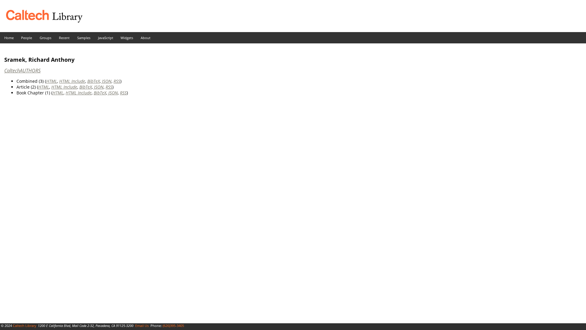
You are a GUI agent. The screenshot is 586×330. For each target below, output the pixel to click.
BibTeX (93, 81)
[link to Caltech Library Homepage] (41, 21)
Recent (64, 37)
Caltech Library (24, 325)
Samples (83, 37)
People (26, 37)
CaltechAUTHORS (22, 70)
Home (9, 37)
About (145, 37)
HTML (51, 81)
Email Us (142, 325)
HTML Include (72, 81)
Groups (45, 37)
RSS (117, 81)
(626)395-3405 (173, 325)
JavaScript (105, 37)
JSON (106, 81)
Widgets (127, 37)
